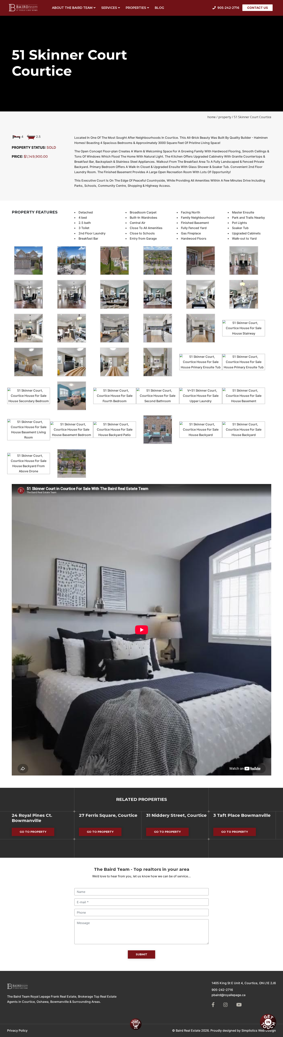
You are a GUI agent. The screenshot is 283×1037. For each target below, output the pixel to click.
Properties (136, 8)
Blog (159, 8)
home (211, 117)
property (224, 117)
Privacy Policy (17, 1030)
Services (109, 8)
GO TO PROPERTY (37, 833)
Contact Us (257, 8)
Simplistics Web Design (258, 1030)
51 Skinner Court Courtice (252, 117)
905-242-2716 (222, 990)
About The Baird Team (72, 8)
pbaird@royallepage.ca (228, 995)
